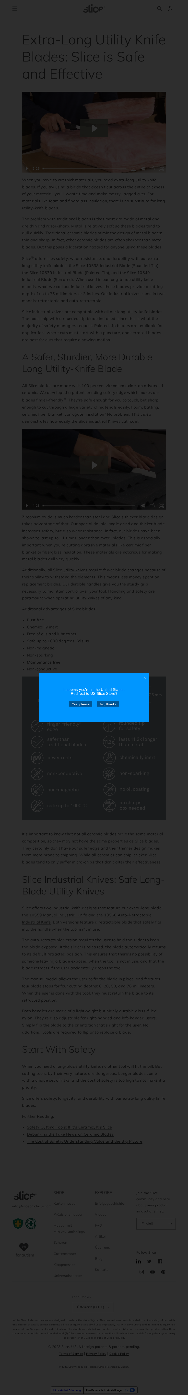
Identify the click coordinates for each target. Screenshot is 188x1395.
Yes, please (81, 704)
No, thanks (108, 704)
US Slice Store (102, 693)
